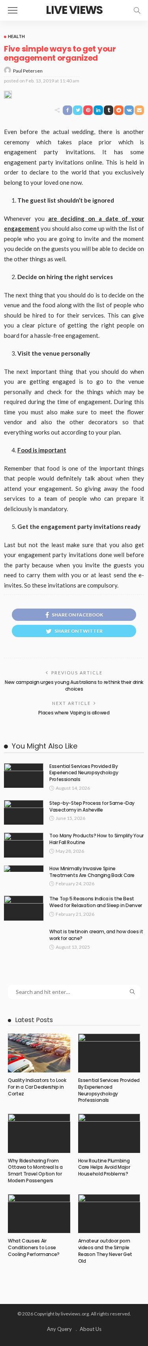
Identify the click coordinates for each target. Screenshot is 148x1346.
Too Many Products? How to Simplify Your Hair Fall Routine (96, 839)
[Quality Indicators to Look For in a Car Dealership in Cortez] (39, 1053)
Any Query (59, 1329)
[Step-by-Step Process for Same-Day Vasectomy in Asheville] (23, 812)
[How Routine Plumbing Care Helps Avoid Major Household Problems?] (109, 1133)
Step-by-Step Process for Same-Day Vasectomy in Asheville (92, 806)
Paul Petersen (28, 71)
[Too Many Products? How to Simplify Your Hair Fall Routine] (23, 845)
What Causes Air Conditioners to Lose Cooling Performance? (34, 1247)
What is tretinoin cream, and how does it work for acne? (96, 935)
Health (16, 36)
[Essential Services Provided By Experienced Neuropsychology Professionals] (23, 775)
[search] (137, 10)
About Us (90, 1329)
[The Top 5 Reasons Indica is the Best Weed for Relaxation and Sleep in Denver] (23, 908)
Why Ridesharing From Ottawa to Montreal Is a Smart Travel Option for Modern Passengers (35, 1170)
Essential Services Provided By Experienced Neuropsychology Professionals (83, 773)
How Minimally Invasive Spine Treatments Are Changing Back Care (92, 872)
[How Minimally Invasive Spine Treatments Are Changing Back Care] (23, 868)
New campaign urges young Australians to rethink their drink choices (74, 685)
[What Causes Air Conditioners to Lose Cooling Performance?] (39, 1213)
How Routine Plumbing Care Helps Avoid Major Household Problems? (104, 1167)
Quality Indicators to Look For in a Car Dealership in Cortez (37, 1087)
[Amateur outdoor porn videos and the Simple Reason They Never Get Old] (109, 1213)
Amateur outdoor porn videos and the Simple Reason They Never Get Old (105, 1250)
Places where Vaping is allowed (73, 712)
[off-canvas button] (12, 10)
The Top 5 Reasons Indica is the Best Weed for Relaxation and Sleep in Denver (95, 902)
